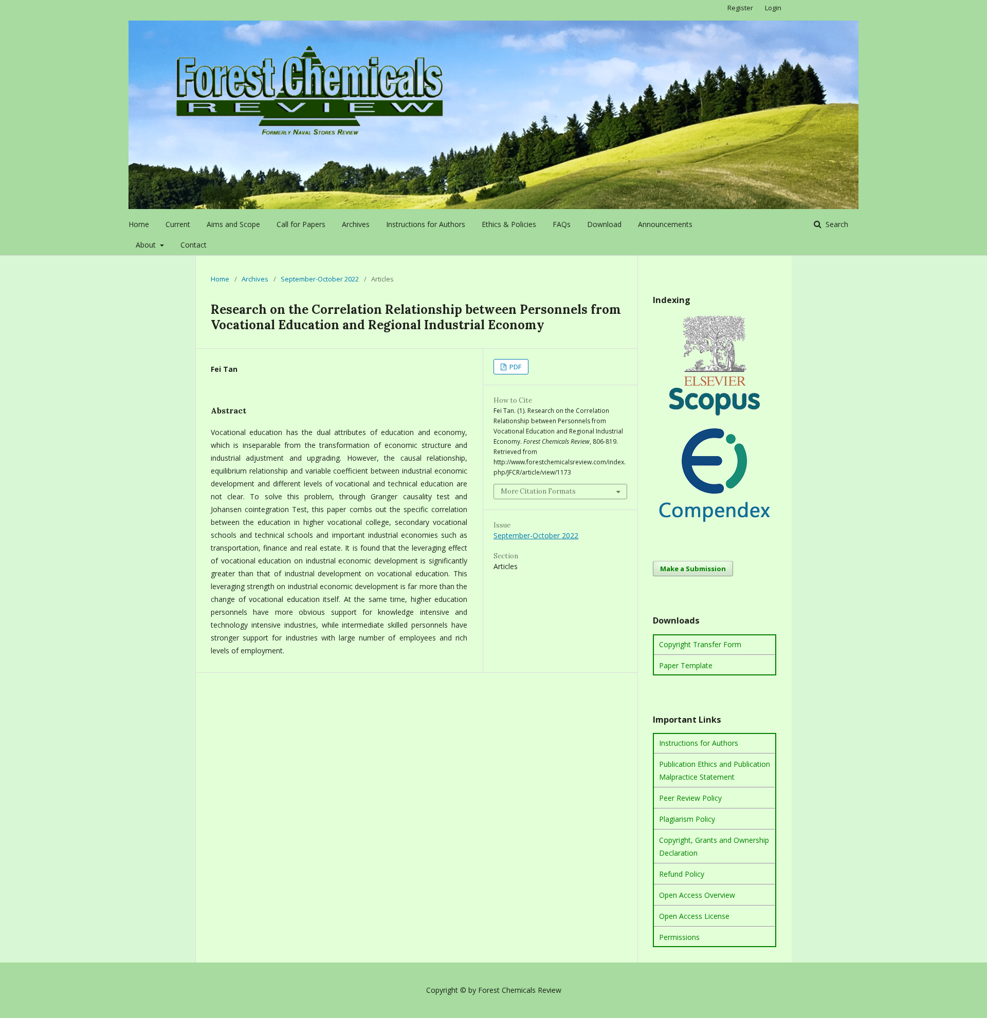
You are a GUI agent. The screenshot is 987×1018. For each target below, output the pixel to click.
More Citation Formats (538, 491)
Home (139, 224)
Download (604, 224)
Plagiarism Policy (687, 819)
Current (178, 224)
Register (740, 7)
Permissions (679, 937)
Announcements (665, 224)
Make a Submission (693, 568)
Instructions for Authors (425, 224)
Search (836, 224)
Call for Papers (301, 224)
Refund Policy (681, 874)
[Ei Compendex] (715, 524)
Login (773, 7)
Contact (193, 245)
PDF (514, 366)
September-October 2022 (320, 279)
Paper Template (685, 665)
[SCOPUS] (714, 414)
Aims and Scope (233, 224)
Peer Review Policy (690, 798)
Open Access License (694, 916)
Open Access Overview (697, 895)
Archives (356, 224)
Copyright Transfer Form (700, 644)
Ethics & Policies (509, 224)
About (147, 245)
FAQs (562, 224)
